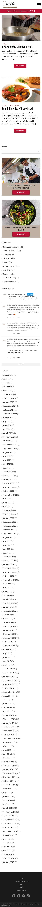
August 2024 (8, 418)
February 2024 (9, 437)
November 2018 (9, 611)
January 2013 (8, 862)
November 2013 (9, 824)
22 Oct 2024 (36, 339)
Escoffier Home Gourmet (15, 305)
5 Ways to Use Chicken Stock (17, 46)
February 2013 (9, 858)
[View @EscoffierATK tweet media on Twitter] (22, 352)
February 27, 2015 (14, 106)
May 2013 (7, 847)
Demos (6, 255)
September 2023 (10, 449)
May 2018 (7, 615)
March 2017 (8, 669)
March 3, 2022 (16, 44)
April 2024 (7, 429)
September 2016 (10, 692)
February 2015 (9, 766)
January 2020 (8, 607)
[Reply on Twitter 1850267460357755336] (7, 334)
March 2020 (8, 599)
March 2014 (8, 808)
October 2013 (8, 827)
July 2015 (6, 746)
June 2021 (7, 545)
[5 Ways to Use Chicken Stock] (21, 28)
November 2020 (9, 572)
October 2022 (8, 491)
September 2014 (10, 785)
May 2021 (7, 549)
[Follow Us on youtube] (28, 896)
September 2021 (10, 534)
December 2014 (9, 773)
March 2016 (8, 715)
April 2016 (7, 712)
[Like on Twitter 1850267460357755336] (14, 334)
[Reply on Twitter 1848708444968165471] (7, 358)
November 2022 (9, 487)
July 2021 (6, 541)
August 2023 (8, 453)
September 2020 (10, 580)
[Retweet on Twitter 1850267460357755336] (11, 334)
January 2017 (8, 677)
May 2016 (7, 708)
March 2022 (8, 511)
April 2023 (7, 468)
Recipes (6, 274)
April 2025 (7, 391)
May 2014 (7, 800)
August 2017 (8, 650)
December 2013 (9, 820)
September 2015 (10, 739)
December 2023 (9, 445)
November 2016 (9, 684)
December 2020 (9, 569)
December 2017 (9, 634)
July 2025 (6, 379)
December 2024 (9, 406)
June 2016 (7, 704)
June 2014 (7, 797)
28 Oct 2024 (36, 305)
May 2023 (7, 464)
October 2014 (8, 781)
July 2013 (6, 839)
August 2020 (8, 584)
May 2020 (7, 596)
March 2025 (8, 395)
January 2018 (8, 630)
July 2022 (6, 499)
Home (21, 878)
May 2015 (7, 754)
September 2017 (10, 646)
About (21, 887)
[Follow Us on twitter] (23, 895)
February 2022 (9, 514)
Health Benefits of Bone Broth (17, 108)
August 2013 (8, 835)
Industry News (9, 266)
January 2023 (8, 480)
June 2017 (7, 657)
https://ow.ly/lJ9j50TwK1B (13, 352)
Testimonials (8, 282)
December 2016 (9, 681)
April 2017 (7, 665)
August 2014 (8, 789)
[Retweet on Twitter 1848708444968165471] (11, 358)
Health (4, 106)
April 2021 (7, 553)
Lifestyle (6, 270)
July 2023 (6, 456)
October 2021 (8, 530)
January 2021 (8, 565)
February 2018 (9, 627)
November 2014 (9, 777)
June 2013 (7, 843)
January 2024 (8, 441)
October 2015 (8, 735)
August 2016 (8, 696)
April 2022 (7, 507)
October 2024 (8, 410)
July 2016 (6, 700)
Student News (9, 278)
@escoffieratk (28, 305)
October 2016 (8, 688)
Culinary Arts (6, 44)
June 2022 (7, 503)
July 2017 (6, 654)
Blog (21, 884)
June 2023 (7, 460)
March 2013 (8, 855)
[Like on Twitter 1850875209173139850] (14, 317)
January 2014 (8, 816)
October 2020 (8, 576)
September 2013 (10, 831)
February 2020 (9, 603)
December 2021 (9, 522)
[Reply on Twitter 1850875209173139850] (7, 317)
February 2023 (9, 476)
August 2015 (8, 742)
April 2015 (7, 758)
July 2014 (6, 793)
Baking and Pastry (11, 247)
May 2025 (7, 387)
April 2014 (7, 804)
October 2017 (8, 642)
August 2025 (8, 375)
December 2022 (9, 483)
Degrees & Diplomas (21, 881)
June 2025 (7, 383)
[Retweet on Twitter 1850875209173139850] (11, 317)
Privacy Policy (21, 890)
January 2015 (8, 769)
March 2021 (8, 557)
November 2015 (9, 731)
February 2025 (9, 398)
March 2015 (8, 762)
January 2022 (8, 518)
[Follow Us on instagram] (18, 896)
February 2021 (9, 561)
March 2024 (8, 433)
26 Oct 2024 (36, 323)
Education (7, 259)
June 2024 (7, 425)
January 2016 (8, 723)
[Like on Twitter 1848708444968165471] (14, 358)
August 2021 (8, 538)
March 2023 (8, 472)
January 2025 (8, 402)
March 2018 (8, 623)
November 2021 (9, 526)
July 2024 (6, 422)
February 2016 (9, 719)
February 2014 (9, 812)
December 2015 (9, 727)
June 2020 (7, 592)
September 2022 (10, 495)
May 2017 (7, 661)
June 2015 (7, 750)
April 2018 (7, 619)
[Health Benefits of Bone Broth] (21, 89)
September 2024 (10, 414)
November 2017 (9, 638)
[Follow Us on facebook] (13, 896)
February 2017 (9, 673)
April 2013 (7, 851)
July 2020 (6, 588)
